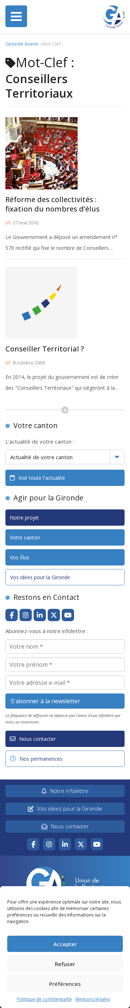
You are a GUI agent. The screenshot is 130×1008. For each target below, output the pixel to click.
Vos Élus (19, 557)
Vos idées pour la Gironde (40, 577)
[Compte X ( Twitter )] (54, 615)
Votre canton (25, 537)
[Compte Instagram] (26, 615)
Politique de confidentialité (44, 999)
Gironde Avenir (22, 43)
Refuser (65, 964)
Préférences (65, 983)
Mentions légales (92, 999)
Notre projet (24, 517)
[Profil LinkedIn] (40, 615)
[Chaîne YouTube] (68, 615)
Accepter (65, 944)
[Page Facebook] (11, 615)
